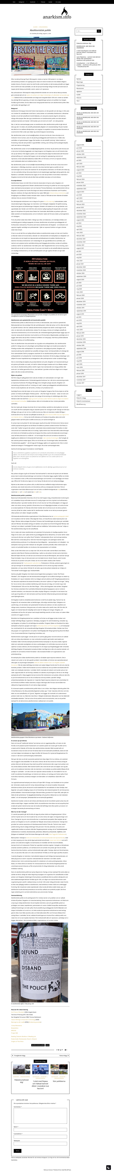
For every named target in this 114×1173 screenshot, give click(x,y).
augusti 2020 (80, 279)
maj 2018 (79, 361)
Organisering (43, 27)
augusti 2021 (80, 248)
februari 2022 (80, 236)
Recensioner (80, 88)
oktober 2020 (80, 273)
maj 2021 (79, 257)
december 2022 (81, 210)
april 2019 (79, 326)
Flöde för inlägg (81, 398)
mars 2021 (80, 261)
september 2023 (81, 188)
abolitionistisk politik (38, 1045)
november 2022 (81, 214)
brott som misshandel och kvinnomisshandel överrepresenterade (45, 838)
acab (47, 1045)
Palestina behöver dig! (22, 1081)
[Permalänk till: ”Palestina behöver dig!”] (21, 1069)
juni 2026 (79, 148)
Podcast (43, 2)
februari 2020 (80, 295)
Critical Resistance (16, 1025)
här (59, 489)
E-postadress (18, 1134)
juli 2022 (79, 223)
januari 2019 (80, 336)
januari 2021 (80, 264)
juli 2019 (79, 317)
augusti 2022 (80, 220)
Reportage (80, 82)
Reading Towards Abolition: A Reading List (23, 1036)
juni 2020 (79, 286)
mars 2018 (80, 367)
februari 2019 (80, 333)
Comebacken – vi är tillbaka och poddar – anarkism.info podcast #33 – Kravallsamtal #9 (88, 64)
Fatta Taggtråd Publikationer (57, 834)
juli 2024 (79, 173)
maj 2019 (79, 323)
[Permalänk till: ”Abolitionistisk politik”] (40, 56)
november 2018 (81, 342)
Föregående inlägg (19, 1055)
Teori (78, 101)
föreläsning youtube (35, 1022)
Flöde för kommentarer (83, 401)
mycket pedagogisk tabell (60, 516)
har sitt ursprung (49, 201)
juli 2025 (79, 160)
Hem (14, 2)
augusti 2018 (80, 351)
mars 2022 (80, 232)
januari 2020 (80, 298)
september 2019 (81, 311)
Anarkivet (32, 2)
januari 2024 (80, 182)
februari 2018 (80, 370)
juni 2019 (79, 320)
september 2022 (81, 217)
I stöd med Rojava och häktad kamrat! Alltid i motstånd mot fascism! (40, 1084)
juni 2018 (79, 358)
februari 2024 (80, 179)
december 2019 (81, 301)
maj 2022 (79, 226)
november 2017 (81, 380)
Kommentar (18, 1107)
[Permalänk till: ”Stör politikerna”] (59, 1069)
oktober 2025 (80, 154)
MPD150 (13, 1030)
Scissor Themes (53, 1170)
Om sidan (58, 2)
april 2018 (79, 364)
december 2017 (81, 376)
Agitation (36, 1076)
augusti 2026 (80, 145)
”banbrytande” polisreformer (32, 563)
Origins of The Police (17, 1041)
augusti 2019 (80, 314)
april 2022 (79, 229)
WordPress (68, 1170)
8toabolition (14, 1028)
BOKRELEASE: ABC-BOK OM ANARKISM (86, 47)
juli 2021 (79, 251)
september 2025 (81, 157)
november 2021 (81, 242)
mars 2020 (80, 292)
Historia (79, 98)
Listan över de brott (55, 840)
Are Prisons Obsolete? (17, 1012)
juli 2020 (79, 283)
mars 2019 (80, 330)
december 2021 (81, 239)
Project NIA (14, 1033)
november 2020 (81, 270)
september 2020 (81, 276)
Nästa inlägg (63, 1055)
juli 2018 (79, 355)
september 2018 (81, 348)
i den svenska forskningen (50, 438)
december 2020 (81, 267)
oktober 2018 (80, 345)
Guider (50, 2)
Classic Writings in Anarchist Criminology (23, 1019)
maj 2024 (79, 176)
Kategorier (21, 2)
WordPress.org (81, 404)
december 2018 (81, 339)
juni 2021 (79, 254)
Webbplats (17, 1140)
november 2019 (81, 304)
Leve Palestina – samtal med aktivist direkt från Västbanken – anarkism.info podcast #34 (88, 58)
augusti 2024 (80, 170)
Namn (16, 1127)
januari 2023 (80, 207)
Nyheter (16, 1076)
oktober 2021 (80, 245)
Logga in (79, 395)
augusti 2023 (80, 192)
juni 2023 (79, 195)
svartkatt (34, 33)
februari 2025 (80, 167)
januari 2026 (80, 151)
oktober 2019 (80, 308)
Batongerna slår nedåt (17, 1022)
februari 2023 (80, 204)
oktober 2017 (80, 383)
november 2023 (81, 185)
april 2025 (79, 163)
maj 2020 (79, 289)
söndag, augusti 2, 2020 (44, 33)
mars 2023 (80, 201)
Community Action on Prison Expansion (48, 626)
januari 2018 (80, 373)
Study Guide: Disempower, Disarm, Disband (24, 1039)
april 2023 (79, 198)
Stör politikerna (59, 1081)
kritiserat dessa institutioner (57, 193)
